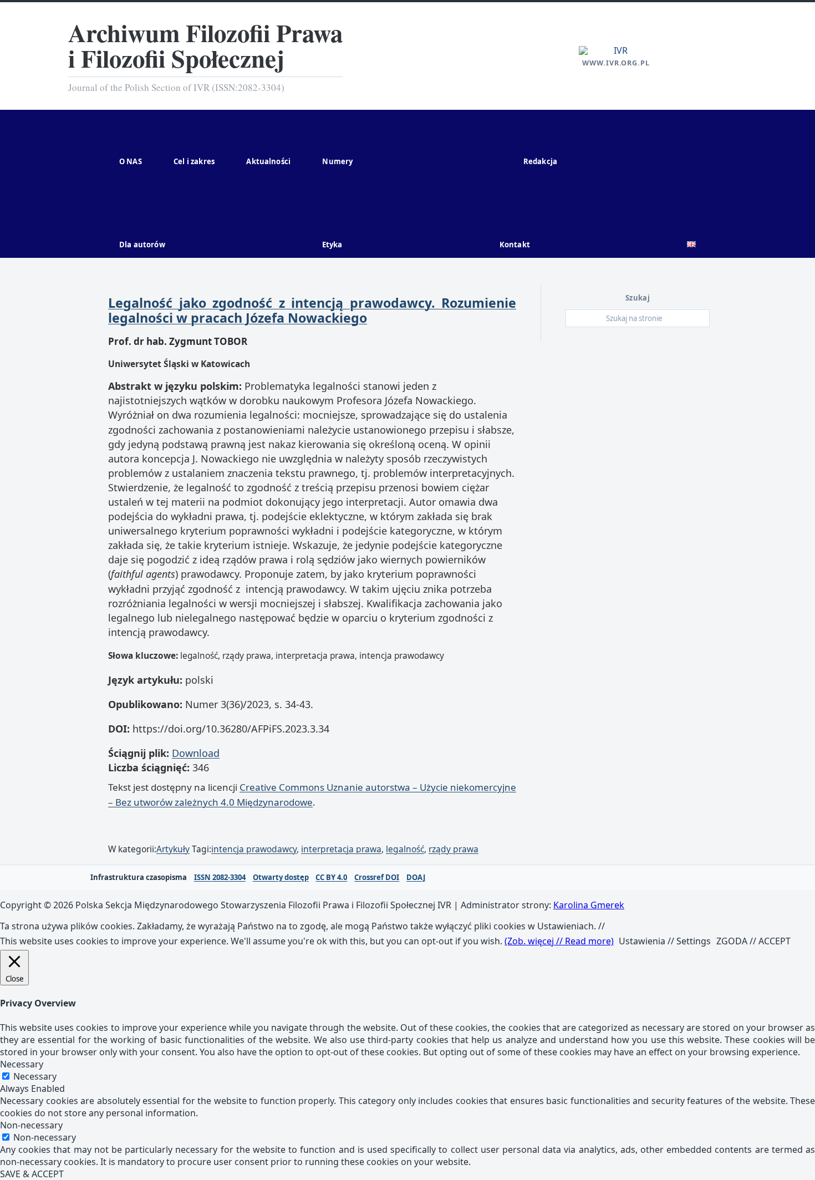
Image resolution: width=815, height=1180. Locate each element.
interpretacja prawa (341, 849)
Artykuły (173, 849)
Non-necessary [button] (31, 1125)
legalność (405, 849)
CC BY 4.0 (331, 877)
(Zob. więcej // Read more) (559, 941)
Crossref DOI (376, 877)
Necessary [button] (21, 1064)
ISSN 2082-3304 (220, 877)
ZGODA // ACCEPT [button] (753, 941)
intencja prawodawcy (254, 849)
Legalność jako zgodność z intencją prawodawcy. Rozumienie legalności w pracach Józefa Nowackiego (312, 310)
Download (196, 753)
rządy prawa (453, 849)
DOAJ (415, 877)
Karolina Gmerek (588, 905)
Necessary (35, 1076)
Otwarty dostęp (281, 877)
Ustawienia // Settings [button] (665, 941)
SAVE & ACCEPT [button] (32, 1174)
